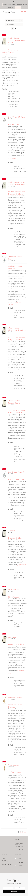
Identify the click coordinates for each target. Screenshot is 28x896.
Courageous (12, 637)
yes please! (14, 891)
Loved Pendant (12, 566)
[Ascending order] (21, 20)
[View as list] (15, 28)
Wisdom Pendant (14, 765)
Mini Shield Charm (16, 672)
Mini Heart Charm (21, 564)
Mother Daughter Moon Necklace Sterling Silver (16, 183)
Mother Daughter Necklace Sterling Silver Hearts (16, 40)
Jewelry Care (18, 848)
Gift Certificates (19, 844)
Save (4, 34)
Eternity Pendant (21, 566)
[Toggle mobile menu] (25, 11)
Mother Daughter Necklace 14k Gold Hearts (17, 329)
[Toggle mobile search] (22, 11)
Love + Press (5, 861)
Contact (4, 860)
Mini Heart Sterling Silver (15, 258)
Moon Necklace (13, 589)
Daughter (11, 531)
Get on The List (19, 849)
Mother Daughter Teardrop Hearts (14, 402)
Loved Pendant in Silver (16, 117)
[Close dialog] (26, 874)
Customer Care (19, 846)
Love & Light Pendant (16, 472)
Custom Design (19, 843)
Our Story (4, 858)
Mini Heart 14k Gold (15, 697)
